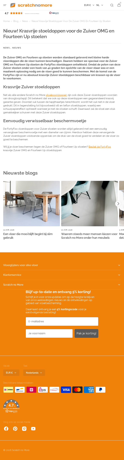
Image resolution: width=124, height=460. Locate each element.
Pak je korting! (86, 333)
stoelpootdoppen (56, 94)
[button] (4, 5)
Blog (15, 21)
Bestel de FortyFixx (100, 146)
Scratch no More (20, 450)
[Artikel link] (31, 211)
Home (6, 21)
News (25, 21)
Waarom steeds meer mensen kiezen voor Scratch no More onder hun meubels (89, 235)
